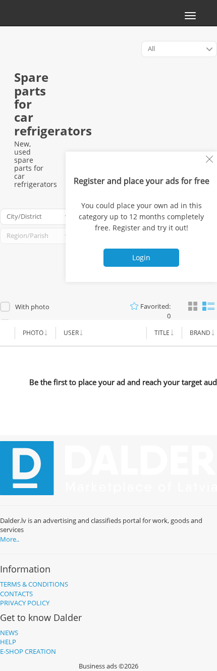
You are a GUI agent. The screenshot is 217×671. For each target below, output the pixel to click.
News (9, 632)
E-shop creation (28, 651)
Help (8, 641)
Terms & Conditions (34, 584)
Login (141, 257)
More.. (9, 539)
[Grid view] (193, 307)
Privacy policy (24, 602)
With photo (32, 306)
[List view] (208, 305)
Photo (33, 332)
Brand (200, 332)
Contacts (16, 593)
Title (162, 332)
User (71, 332)
